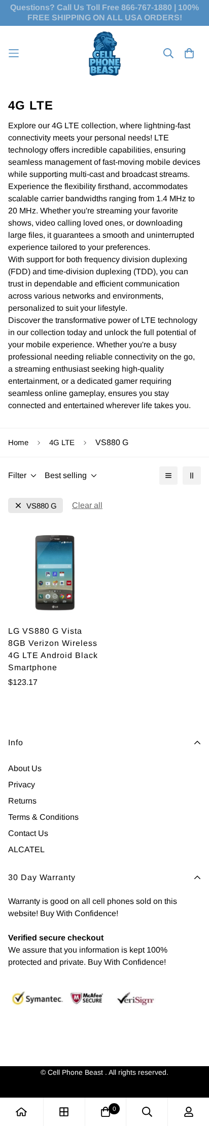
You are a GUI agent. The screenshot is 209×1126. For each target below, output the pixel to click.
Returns (22, 800)
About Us (25, 768)
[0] (105, 1112)
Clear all (87, 505)
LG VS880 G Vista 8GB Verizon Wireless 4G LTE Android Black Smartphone (53, 649)
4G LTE (62, 442)
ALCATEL (26, 849)
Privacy (21, 784)
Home (18, 442)
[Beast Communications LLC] (104, 53)
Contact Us (28, 833)
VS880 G (41, 506)
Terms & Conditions (43, 817)
